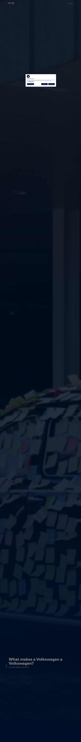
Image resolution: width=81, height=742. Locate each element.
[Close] (55, 75)
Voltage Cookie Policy (31, 81)
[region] (41, 80)
